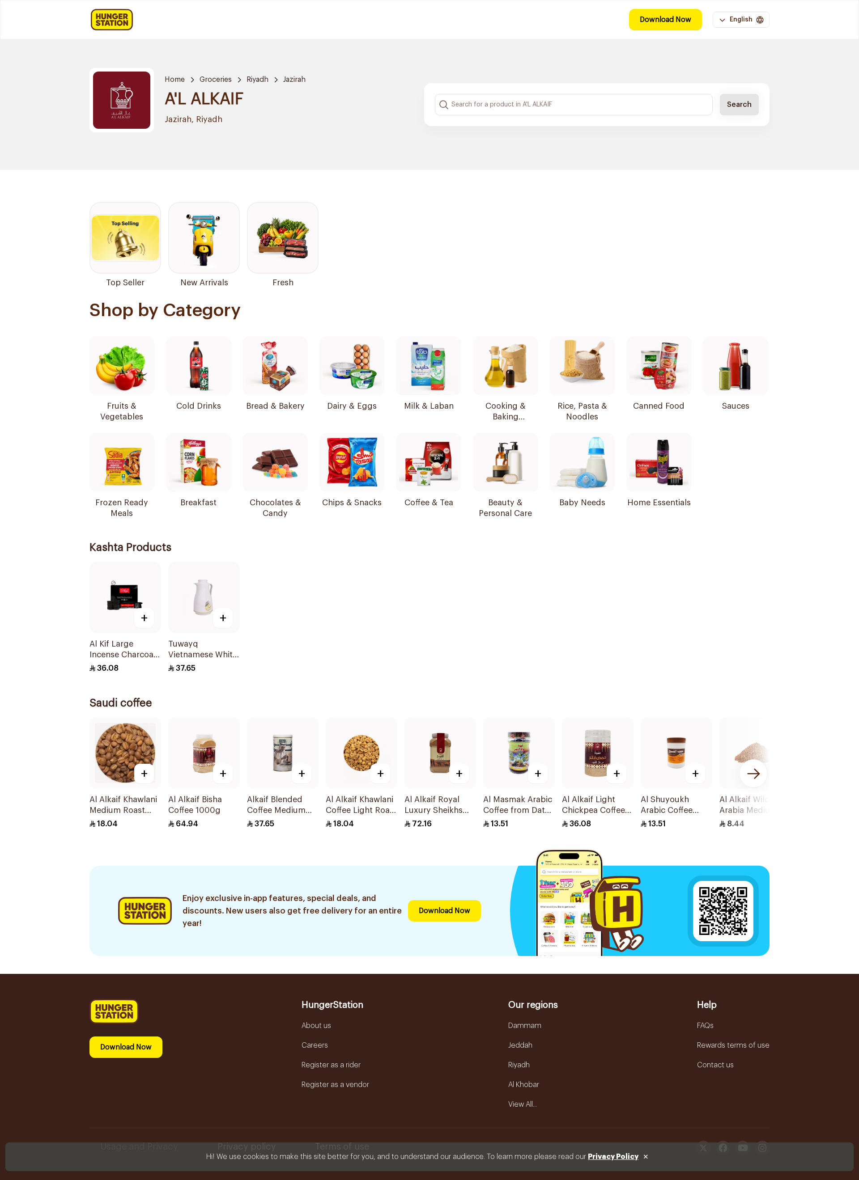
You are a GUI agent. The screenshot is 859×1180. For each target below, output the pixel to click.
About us (316, 1025)
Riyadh (257, 79)
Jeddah (520, 1045)
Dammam (524, 1025)
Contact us (715, 1065)
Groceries (216, 79)
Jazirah (294, 79)
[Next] (753, 773)
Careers (315, 1045)
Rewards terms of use (733, 1045)
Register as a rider (331, 1065)
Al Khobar (523, 1084)
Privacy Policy (613, 1156)
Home (175, 79)
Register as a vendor (335, 1084)
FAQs (705, 1025)
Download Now (665, 19)
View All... (522, 1104)
